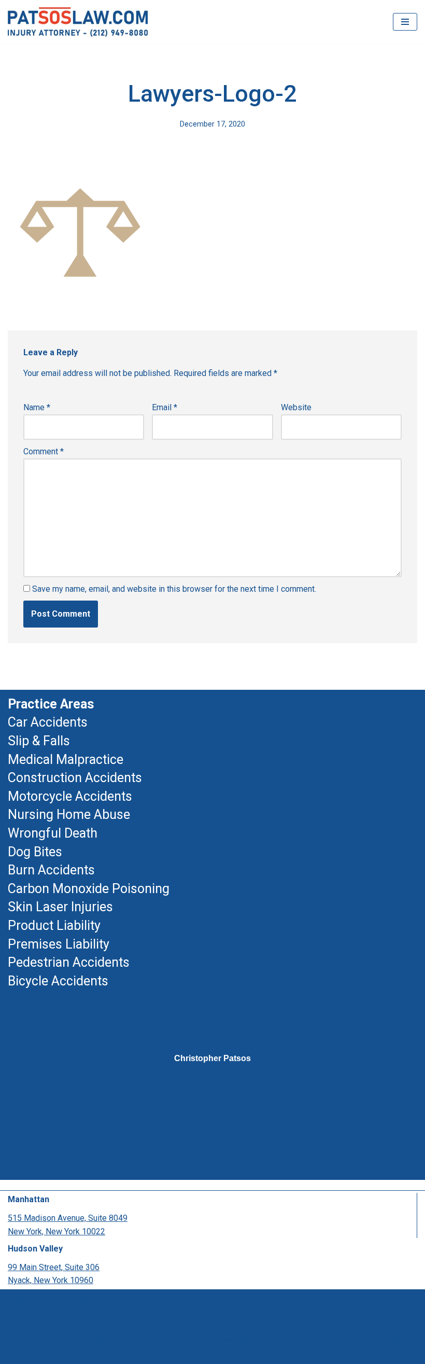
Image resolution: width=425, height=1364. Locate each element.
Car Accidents (48, 722)
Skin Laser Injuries (60, 906)
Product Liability (54, 925)
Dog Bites (35, 851)
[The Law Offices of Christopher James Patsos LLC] (78, 22)
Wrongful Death (52, 833)
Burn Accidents (51, 870)
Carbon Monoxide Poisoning (88, 888)
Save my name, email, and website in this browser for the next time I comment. (174, 589)
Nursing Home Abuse (69, 814)
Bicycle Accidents (58, 981)
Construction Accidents (75, 777)
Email (164, 407)
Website (296, 407)
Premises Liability (58, 944)
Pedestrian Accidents (69, 962)
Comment (43, 451)
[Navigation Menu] (405, 22)
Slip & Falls (39, 740)
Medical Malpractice (65, 759)
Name (36, 407)
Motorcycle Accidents (70, 796)
